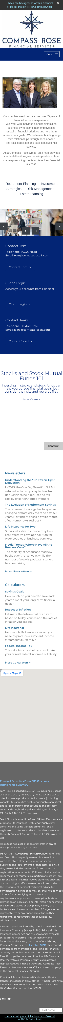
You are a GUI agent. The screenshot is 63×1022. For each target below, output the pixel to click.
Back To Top (49, 1010)
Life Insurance (15, 627)
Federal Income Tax (18, 645)
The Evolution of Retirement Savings (30, 504)
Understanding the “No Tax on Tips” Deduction (30, 481)
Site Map (5, 998)
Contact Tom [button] (18, 267)
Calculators (15, 585)
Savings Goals (14, 591)
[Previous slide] (4, 226)
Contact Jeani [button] (19, 341)
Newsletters (15, 473)
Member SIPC (37, 945)
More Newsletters (18, 571)
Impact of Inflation (18, 609)
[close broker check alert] (58, 3)
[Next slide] (59, 226)
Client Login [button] (18, 304)
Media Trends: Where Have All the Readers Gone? (28, 546)
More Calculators (18, 662)
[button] (52, 54)
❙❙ (35, 230)
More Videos (31, 399)
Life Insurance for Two (20, 526)
